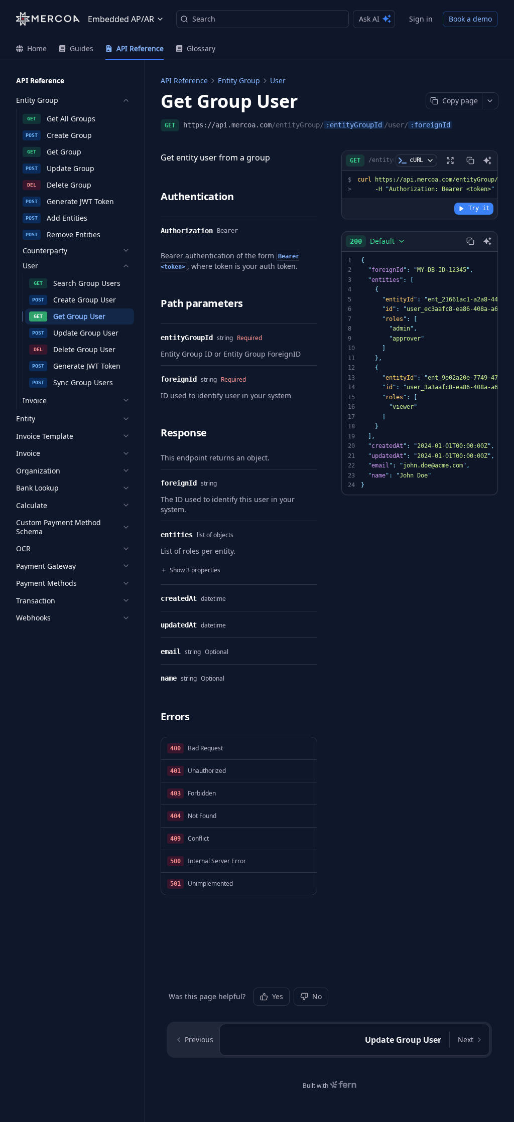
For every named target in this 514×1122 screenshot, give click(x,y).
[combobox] (378, 241)
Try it (478, 208)
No (317, 996)
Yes (277, 996)
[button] (239, 748)
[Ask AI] (487, 160)
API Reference (184, 80)
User (278, 80)
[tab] (31, 49)
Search (203, 19)
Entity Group (239, 80)
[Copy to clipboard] (470, 160)
